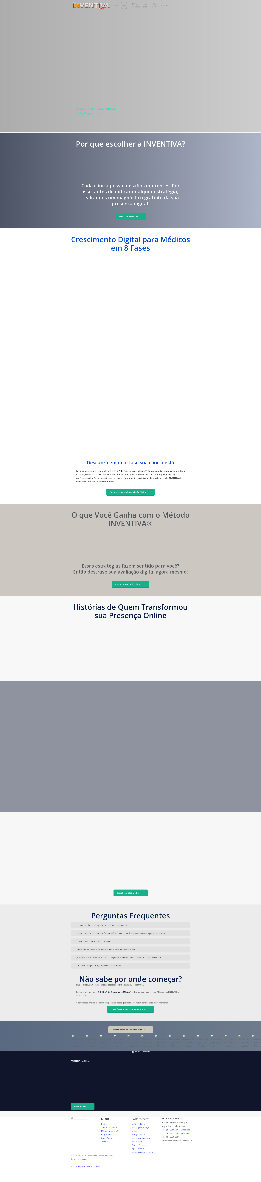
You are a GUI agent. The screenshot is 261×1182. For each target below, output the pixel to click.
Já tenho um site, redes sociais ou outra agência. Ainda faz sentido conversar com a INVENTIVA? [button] (119, 957)
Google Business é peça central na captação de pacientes (143, 1148)
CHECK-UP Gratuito (109, 1127)
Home (104, 1124)
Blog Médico (106, 1134)
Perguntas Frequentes (176, 815)
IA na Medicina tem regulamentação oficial (141, 1127)
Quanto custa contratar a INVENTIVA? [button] (93, 941)
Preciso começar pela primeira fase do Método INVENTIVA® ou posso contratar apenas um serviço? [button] (121, 933)
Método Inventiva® (109, 1131)
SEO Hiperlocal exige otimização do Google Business (96, 835)
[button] (130, 216)
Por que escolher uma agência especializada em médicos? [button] (102, 925)
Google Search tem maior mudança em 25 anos (141, 1138)
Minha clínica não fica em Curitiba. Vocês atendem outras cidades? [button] (106, 949)
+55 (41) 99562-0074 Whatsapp (176, 1129)
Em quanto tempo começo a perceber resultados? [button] (99, 965)
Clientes (104, 1141)
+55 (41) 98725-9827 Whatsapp (176, 1133)
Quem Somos (107, 1138)
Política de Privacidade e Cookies (85, 1166)
